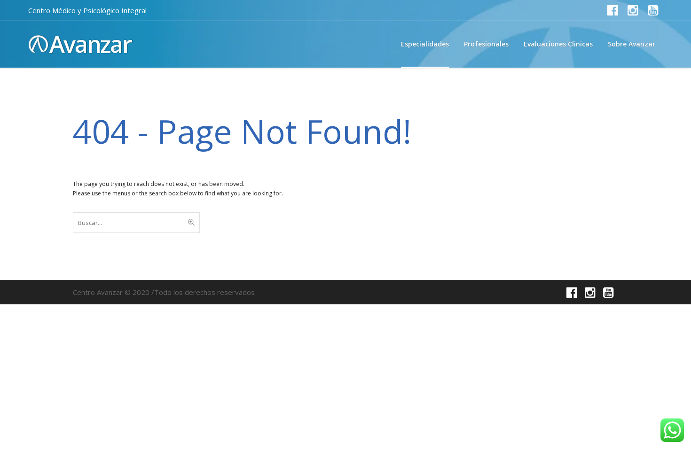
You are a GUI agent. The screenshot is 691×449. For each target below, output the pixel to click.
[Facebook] (612, 10)
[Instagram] (633, 10)
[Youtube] (653, 10)
